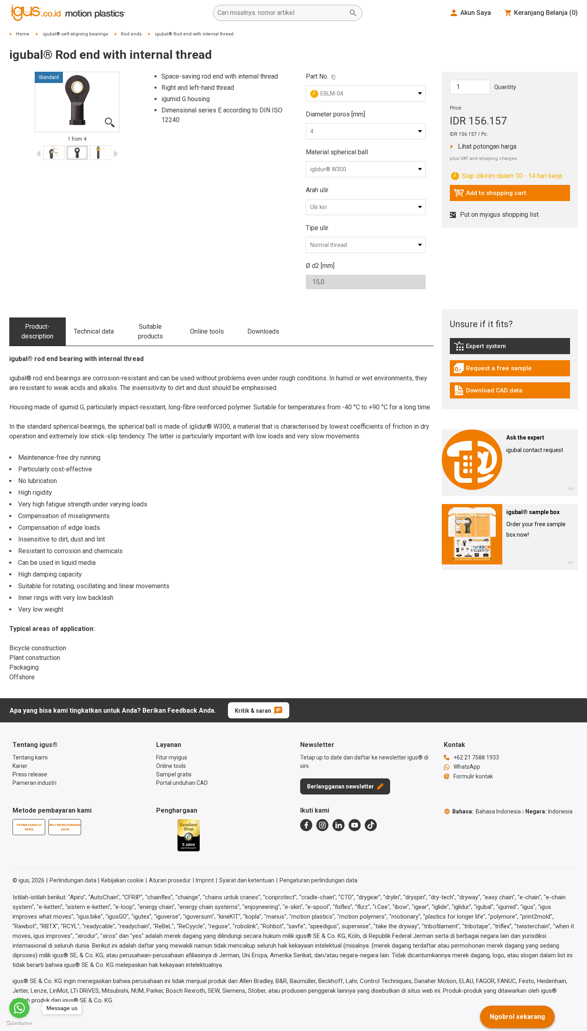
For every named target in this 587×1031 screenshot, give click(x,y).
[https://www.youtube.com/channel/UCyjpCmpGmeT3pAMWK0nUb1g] (355, 825)
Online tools (207, 331)
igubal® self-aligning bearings (75, 34)
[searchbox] (281, 13)
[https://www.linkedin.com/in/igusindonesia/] (338, 825)
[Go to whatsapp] (19, 1008)
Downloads (263, 331)
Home (22, 34)
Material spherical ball (337, 152)
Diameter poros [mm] (335, 114)
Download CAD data (487, 392)
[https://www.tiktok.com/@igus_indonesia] (371, 825)
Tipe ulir (317, 228)
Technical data (94, 331)
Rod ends (131, 34)
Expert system (497, 348)
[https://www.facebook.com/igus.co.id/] (306, 825)
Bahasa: (486, 811)
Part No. (317, 76)
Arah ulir (317, 190)
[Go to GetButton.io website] (19, 1023)
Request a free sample (492, 370)
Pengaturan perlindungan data (318, 880)
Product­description (37, 331)
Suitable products (150, 331)
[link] (510, 349)
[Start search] (353, 13)
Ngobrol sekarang (517, 1017)
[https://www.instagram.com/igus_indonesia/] (322, 825)
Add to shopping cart (489, 195)
